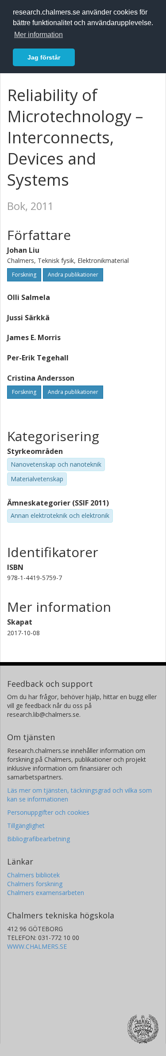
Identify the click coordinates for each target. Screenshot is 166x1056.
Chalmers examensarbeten (45, 892)
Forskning (24, 274)
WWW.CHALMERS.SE (37, 946)
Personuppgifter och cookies (48, 812)
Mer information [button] (38, 34)
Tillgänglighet (26, 825)
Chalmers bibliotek (33, 875)
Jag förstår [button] (43, 57)
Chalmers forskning (34, 884)
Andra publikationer (73, 274)
